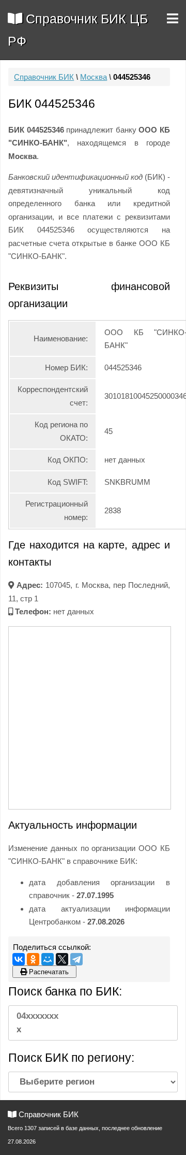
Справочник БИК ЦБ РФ (78, 29)
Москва (93, 77)
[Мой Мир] (47, 959)
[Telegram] (76, 959)
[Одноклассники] (33, 959)
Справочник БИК (44, 77)
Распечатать (48, 972)
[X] (62, 959)
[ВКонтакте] (18, 959)
